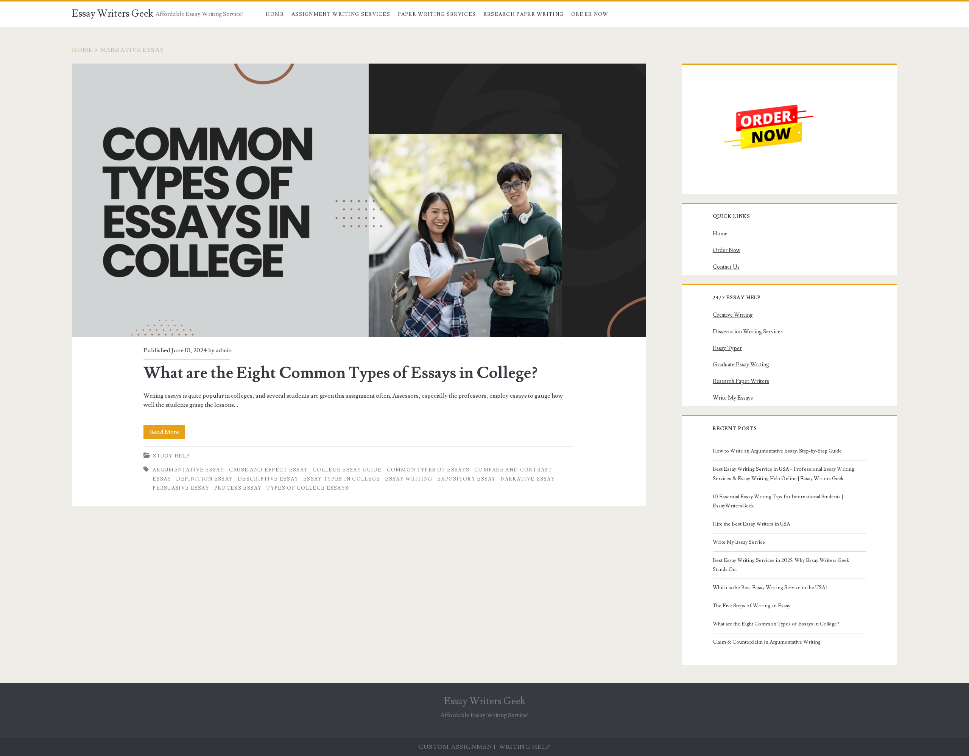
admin (224, 350)
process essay (238, 488)
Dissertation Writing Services (748, 331)
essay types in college (341, 479)
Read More (167, 433)
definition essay (204, 479)
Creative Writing (733, 315)
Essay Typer (727, 348)
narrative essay (528, 479)
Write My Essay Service (739, 542)
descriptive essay (268, 479)
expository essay (466, 479)
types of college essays (307, 488)
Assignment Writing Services (340, 14)
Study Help (171, 456)
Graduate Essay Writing (741, 364)
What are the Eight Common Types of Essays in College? (359, 200)
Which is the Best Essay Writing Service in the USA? (770, 588)
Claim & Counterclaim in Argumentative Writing (767, 642)
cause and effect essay (268, 470)
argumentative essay (188, 470)
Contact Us (726, 267)
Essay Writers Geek (112, 13)
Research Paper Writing (523, 14)
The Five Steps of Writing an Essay (751, 606)
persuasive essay (181, 488)
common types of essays (428, 470)
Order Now (590, 14)
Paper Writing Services (437, 14)
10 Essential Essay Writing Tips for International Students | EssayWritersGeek (778, 501)
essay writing (408, 479)
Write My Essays (733, 397)
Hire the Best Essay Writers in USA (751, 524)
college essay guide (347, 470)
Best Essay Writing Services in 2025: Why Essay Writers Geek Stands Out (781, 564)
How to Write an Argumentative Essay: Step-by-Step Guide (777, 451)
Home (275, 14)
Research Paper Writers (741, 381)
